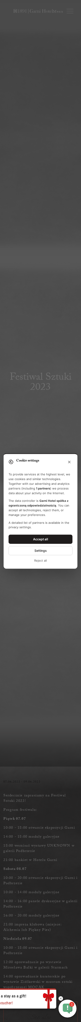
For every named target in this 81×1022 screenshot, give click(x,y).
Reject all (40, 561)
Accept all (40, 539)
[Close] (69, 462)
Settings (40, 551)
